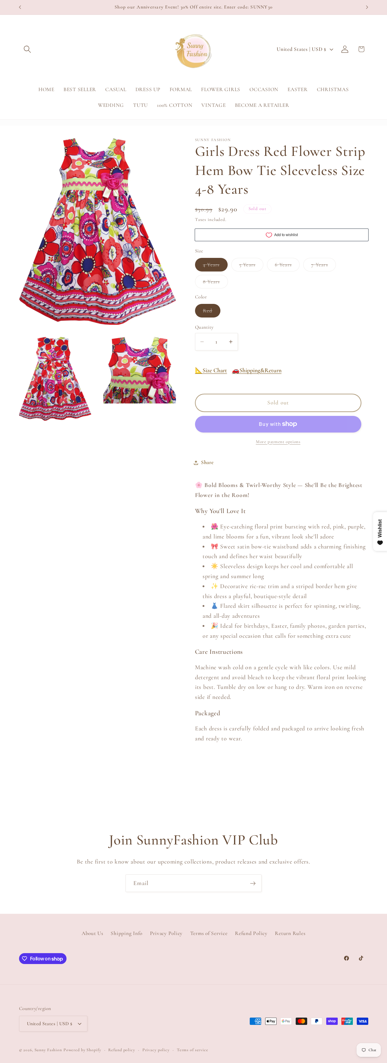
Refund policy (121, 1049)
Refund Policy (251, 933)
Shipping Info (126, 933)
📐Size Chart (211, 370)
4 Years (215, 266)
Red (211, 312)
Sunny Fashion (48, 1049)
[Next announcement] (367, 7)
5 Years (251, 266)
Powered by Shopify (82, 1049)
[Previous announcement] (20, 7)
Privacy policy (156, 1049)
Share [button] (207, 462)
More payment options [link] (278, 441)
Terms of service (192, 1049)
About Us (92, 933)
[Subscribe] (253, 883)
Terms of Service (209, 933)
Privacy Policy (166, 933)
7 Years (323, 266)
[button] (27, 49)
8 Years (215, 283)
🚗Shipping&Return (256, 370)
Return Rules (290, 933)
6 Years (287, 266)
